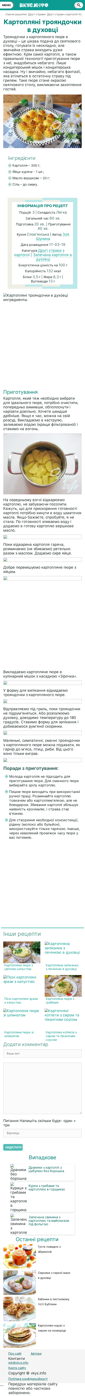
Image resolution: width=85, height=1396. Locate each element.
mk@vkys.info (18, 1362)
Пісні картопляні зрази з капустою (21, 1000)
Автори (36, 1353)
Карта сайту (17, 1368)
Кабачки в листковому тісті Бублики (53, 1301)
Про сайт (15, 1353)
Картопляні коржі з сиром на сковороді (52, 1328)
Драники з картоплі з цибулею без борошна (46, 1169)
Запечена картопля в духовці (52, 257)
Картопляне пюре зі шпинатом (19, 1034)
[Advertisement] (42, 346)
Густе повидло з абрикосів (49, 1249)
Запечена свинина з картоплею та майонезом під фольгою (49, 1220)
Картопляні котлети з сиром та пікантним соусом (61, 1035)
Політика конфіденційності (28, 1379)
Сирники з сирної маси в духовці (54, 1275)
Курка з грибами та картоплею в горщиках (47, 1187)
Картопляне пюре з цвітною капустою (18, 967)
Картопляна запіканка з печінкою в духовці (62, 967)
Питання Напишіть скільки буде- (39, 1123)
